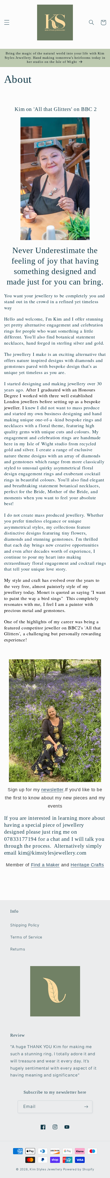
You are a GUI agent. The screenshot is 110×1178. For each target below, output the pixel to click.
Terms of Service (26, 937)
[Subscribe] (86, 1107)
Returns (17, 949)
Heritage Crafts (87, 864)
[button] (7, 22)
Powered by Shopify (78, 1169)
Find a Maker (45, 864)
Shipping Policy (24, 925)
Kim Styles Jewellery (46, 1169)
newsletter (52, 789)
